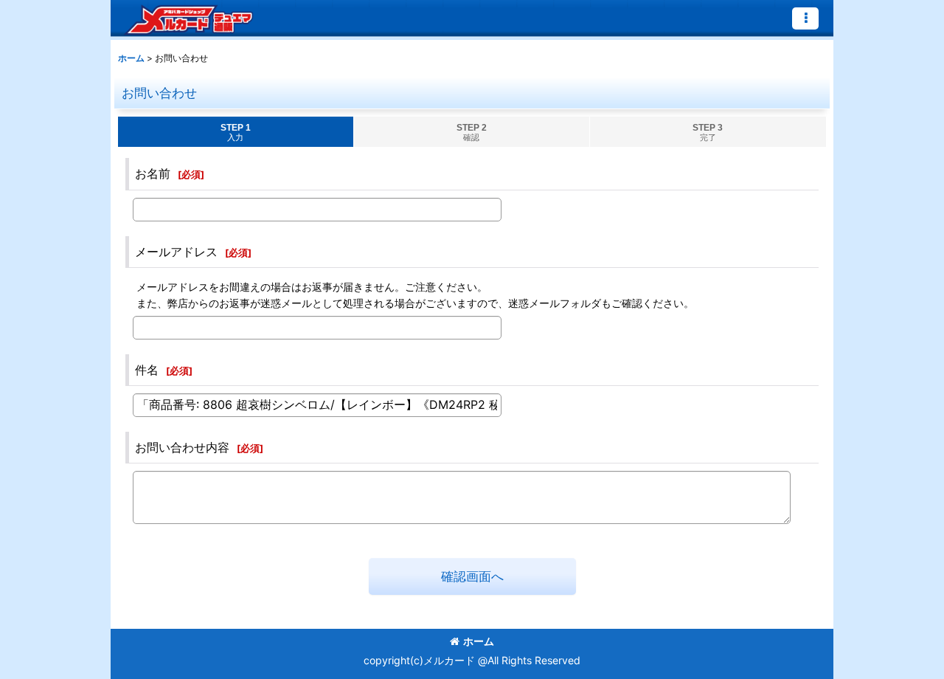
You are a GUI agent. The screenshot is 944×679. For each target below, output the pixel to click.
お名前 (152, 173)
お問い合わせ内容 (182, 447)
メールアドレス (176, 251)
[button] (805, 18)
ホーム (478, 641)
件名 (147, 369)
